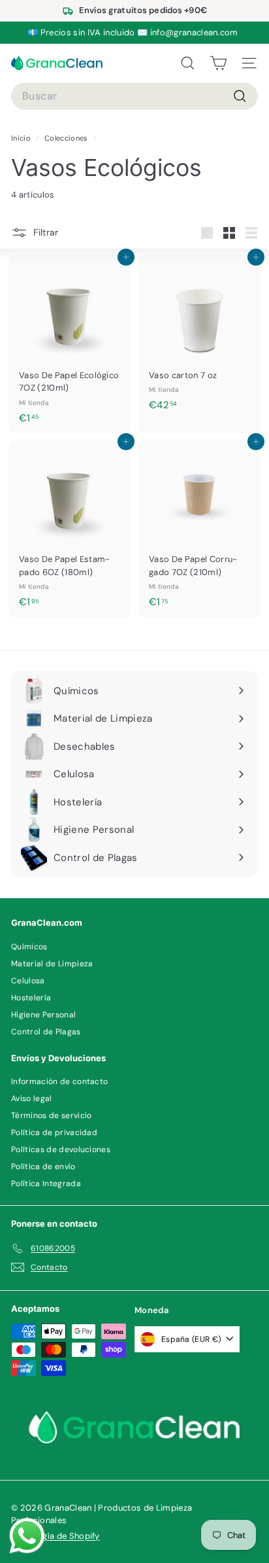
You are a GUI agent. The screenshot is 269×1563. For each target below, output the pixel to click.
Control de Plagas (46, 1032)
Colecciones (67, 138)
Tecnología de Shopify (55, 1535)
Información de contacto (59, 1081)
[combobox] (134, 96)
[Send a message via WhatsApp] (27, 1535)
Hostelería (31, 997)
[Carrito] (218, 63)
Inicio (22, 138)
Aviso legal (31, 1098)
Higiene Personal (43, 1015)
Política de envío (43, 1166)
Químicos (29, 946)
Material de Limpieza (52, 963)
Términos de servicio (51, 1115)
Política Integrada (46, 1183)
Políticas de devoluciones (60, 1149)
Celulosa (28, 980)
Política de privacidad (54, 1132)
